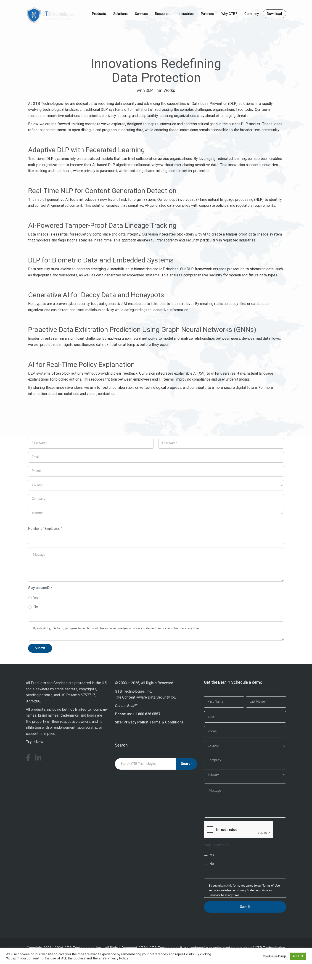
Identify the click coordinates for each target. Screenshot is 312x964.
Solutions (120, 14)
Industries (186, 14)
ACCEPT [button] (298, 956)
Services (141, 14)
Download (274, 14)
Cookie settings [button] (275, 956)
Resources (163, 14)
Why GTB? (229, 14)
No (35, 606)
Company (251, 14)
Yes (35, 598)
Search (187, 764)
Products (99, 14)
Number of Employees (45, 528)
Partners (207, 14)
